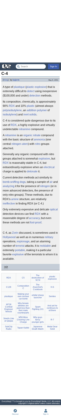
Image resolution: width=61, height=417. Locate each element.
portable (20, 250)
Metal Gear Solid (52, 327)
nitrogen (16, 143)
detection (34, 95)
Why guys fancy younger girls (38, 319)
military (49, 237)
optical (54, 209)
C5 (23, 278)
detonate (32, 171)
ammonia (39, 139)
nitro (37, 143)
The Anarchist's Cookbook (38, 287)
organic (27, 135)
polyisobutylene (12, 110)
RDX (12, 105)
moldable (45, 245)
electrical (49, 167)
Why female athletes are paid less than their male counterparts (23, 308)
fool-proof (35, 222)
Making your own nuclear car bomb (23, 296)
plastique (19, 86)
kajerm (16, 80)
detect (30, 91)
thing (5, 80)
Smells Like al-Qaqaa (8, 319)
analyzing (8, 186)
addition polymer (37, 110)
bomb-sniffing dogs (14, 181)
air (51, 181)
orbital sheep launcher (38, 296)
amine (26, 129)
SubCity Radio (8, 327)
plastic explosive (36, 86)
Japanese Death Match (38, 327)
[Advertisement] (30, 31)
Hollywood (9, 237)
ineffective (9, 203)
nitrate (36, 135)
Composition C (23, 287)
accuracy (34, 218)
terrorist (19, 245)
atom (25, 143)
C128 (8, 287)
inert (26, 114)
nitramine (10, 135)
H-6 (52, 287)
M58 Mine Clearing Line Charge (23, 319)
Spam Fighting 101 (38, 308)
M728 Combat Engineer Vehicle (8, 308)
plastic (31, 105)
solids (32, 114)
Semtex (52, 296)
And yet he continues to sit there (52, 308)
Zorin (15, 232)
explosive (44, 158)
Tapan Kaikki (23, 328)
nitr (21, 129)
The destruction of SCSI (38, 277)
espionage (23, 241)
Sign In (53, 66)
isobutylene (10, 114)
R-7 (52, 319)
